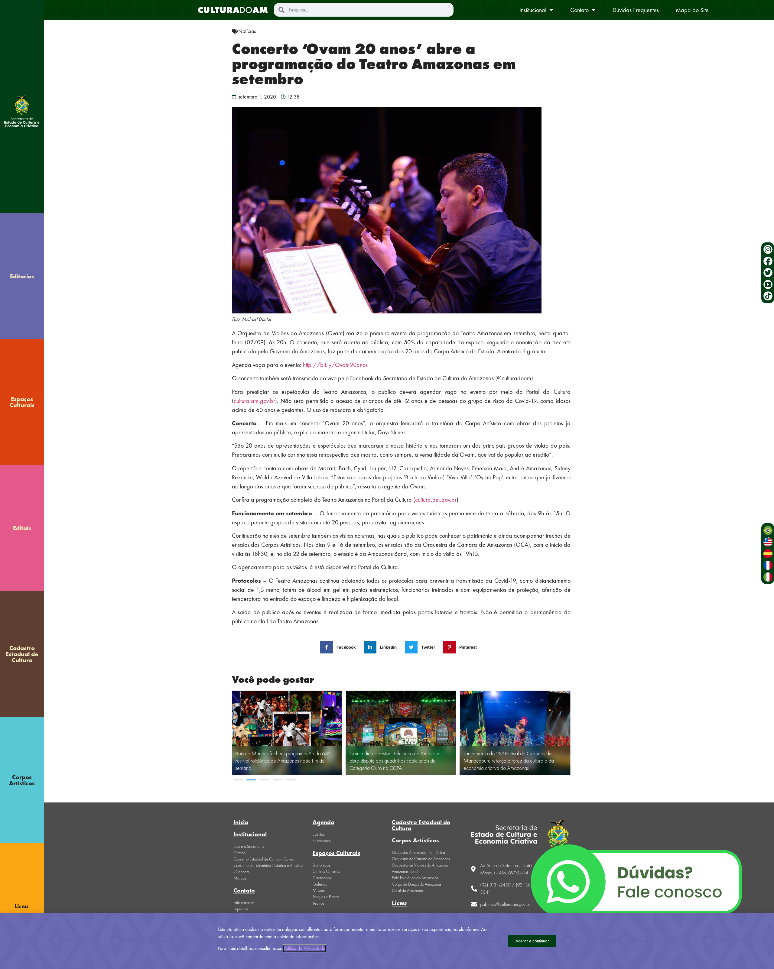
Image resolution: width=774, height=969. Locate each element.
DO (233, 10)
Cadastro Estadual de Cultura (22, 654)
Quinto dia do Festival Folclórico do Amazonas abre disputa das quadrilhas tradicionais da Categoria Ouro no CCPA (396, 760)
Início (241, 822)
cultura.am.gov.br (254, 401)
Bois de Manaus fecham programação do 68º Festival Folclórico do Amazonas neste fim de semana (282, 760)
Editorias (22, 276)
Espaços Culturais (22, 402)
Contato (579, 10)
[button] (238, 779)
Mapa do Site (692, 10)
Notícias (247, 31)
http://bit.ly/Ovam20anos (335, 365)
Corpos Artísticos (22, 780)
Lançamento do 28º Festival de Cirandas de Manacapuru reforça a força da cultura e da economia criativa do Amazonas (508, 760)
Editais (22, 528)
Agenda (323, 822)
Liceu (399, 903)
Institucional (532, 10)
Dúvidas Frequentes (636, 10)
